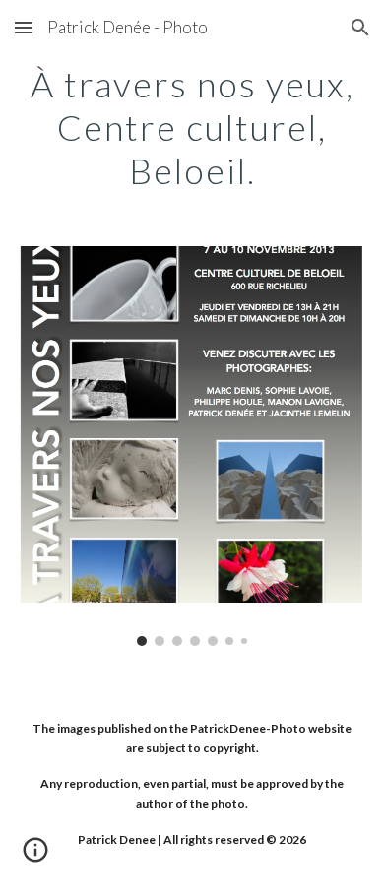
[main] (192, 126)
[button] (23, 27)
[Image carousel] (192, 446)
